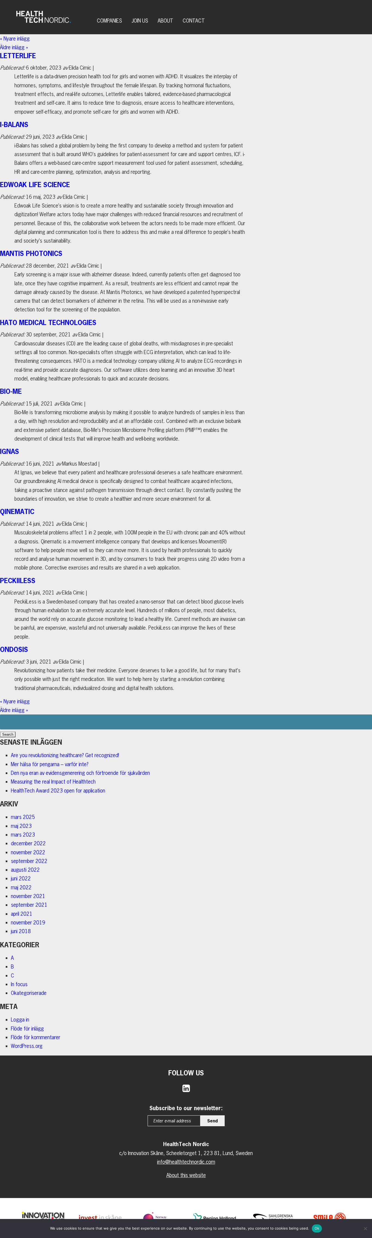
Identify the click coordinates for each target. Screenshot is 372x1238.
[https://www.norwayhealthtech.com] (157, 1218)
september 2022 (29, 861)
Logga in (20, 1019)
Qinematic (17, 511)
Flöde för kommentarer (35, 1037)
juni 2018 (21, 931)
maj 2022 (21, 887)
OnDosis (14, 649)
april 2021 (21, 914)
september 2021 (29, 905)
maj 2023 (21, 826)
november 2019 (28, 922)
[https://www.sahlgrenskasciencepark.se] (272, 1218)
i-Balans (14, 124)
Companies (109, 20)
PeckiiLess (17, 580)
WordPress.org (26, 1046)
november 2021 (28, 896)
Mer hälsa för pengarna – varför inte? (50, 764)
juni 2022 (21, 878)
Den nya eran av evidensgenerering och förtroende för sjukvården (80, 773)
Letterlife (18, 55)
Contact (194, 20)
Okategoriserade (29, 993)
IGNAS (9, 451)
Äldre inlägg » (14, 47)
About (165, 20)
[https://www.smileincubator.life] (329, 1218)
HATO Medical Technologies (48, 322)
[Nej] (365, 1228)
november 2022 (28, 852)
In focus (19, 984)
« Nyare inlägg (18, 38)
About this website (186, 1175)
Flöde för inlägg (27, 1028)
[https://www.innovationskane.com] (43, 1218)
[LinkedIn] (186, 1088)
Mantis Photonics (31, 253)
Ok (317, 1228)
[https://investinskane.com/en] (100, 1218)
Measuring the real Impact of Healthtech (53, 781)
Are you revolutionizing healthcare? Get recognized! (65, 755)
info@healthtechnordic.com (186, 1162)
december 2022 (28, 843)
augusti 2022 (25, 869)
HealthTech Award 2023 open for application (58, 790)
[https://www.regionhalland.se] (214, 1217)
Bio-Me (11, 391)
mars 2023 (23, 834)
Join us (140, 20)
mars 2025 (23, 817)
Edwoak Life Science (35, 184)
